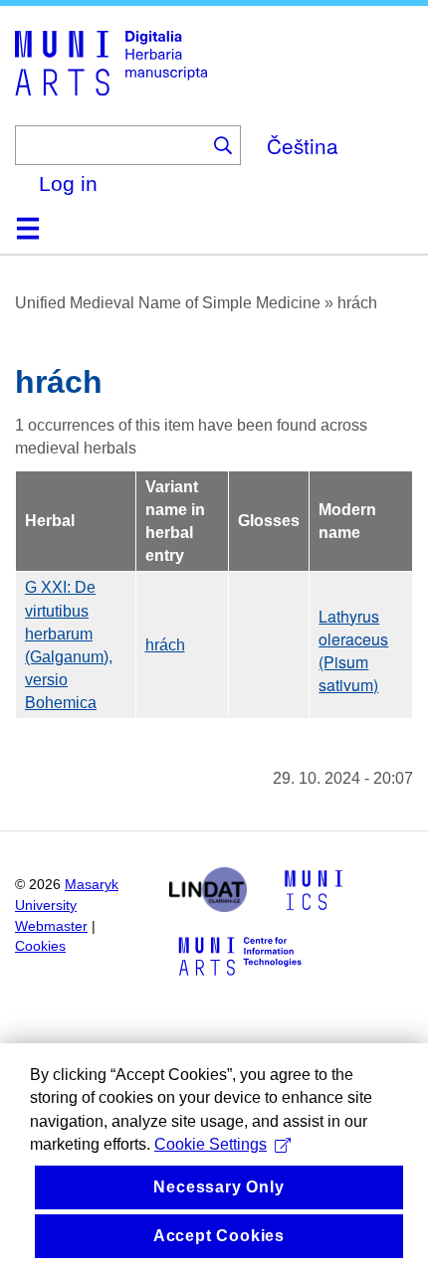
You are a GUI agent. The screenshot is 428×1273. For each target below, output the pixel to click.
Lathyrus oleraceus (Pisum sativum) (353, 651)
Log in (68, 183)
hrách (165, 644)
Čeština (302, 145)
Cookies (40, 946)
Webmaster (51, 926)
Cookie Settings (210, 1144)
